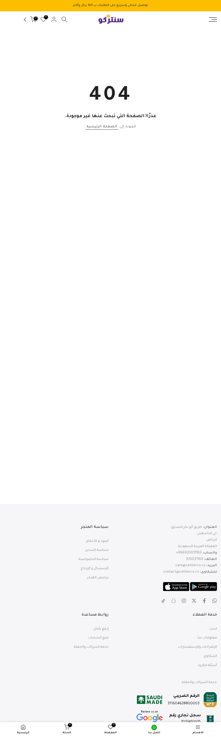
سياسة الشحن (97, 550)
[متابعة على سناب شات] (173, 600)
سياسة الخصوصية (94, 559)
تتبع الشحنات (98, 638)
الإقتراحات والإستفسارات (197, 647)
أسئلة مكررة (207, 665)
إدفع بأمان (101, 629)
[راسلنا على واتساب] (214, 600)
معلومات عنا (207, 638)
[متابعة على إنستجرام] (183, 600)
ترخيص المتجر (98, 578)
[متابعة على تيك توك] (163, 600)
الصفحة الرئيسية (102, 127)
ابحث (213, 629)
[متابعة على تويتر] (194, 600)
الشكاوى (210, 656)
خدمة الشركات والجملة (91, 647)
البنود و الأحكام (97, 541)
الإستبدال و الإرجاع (95, 568)
